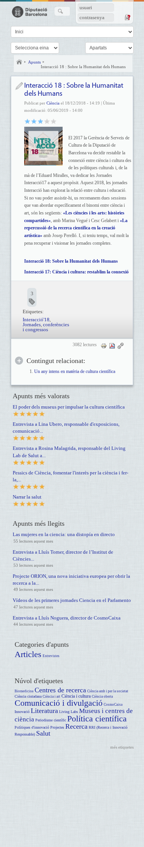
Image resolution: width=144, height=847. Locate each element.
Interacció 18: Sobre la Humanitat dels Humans (71, 261)
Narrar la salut (27, 497)
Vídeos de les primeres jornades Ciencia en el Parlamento (72, 600)
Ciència (53, 103)
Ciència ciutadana (28, 696)
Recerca (76, 726)
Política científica (97, 718)
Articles (28, 654)
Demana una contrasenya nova (127, 17)
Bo (40, 121)
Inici (19, 62)
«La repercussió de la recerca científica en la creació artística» (75, 228)
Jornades (32, 324)
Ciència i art (51, 696)
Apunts (34, 62)
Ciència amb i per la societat (107, 691)
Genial (53, 121)
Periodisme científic (50, 720)
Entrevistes (51, 656)
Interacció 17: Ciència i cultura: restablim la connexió (76, 272)
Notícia (19, 86)
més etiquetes (122, 747)
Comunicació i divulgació (59, 703)
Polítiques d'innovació (32, 727)
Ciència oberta (102, 696)
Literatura (44, 711)
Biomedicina (24, 691)
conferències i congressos (46, 327)
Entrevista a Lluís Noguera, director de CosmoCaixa (67, 618)
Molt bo (47, 121)
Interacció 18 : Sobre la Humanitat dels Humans (83, 66)
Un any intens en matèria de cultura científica (74, 371)
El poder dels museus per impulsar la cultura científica (69, 407)
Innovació (22, 712)
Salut (43, 733)
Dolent (27, 121)
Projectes (57, 727)
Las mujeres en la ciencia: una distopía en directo (64, 534)
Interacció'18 (36, 319)
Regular (34, 121)
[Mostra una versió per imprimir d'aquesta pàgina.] (104, 345)
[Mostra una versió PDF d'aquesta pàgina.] (112, 345)
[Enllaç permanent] (121, 345)
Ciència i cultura (76, 696)
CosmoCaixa (113, 704)
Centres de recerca (60, 690)
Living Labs (68, 712)
